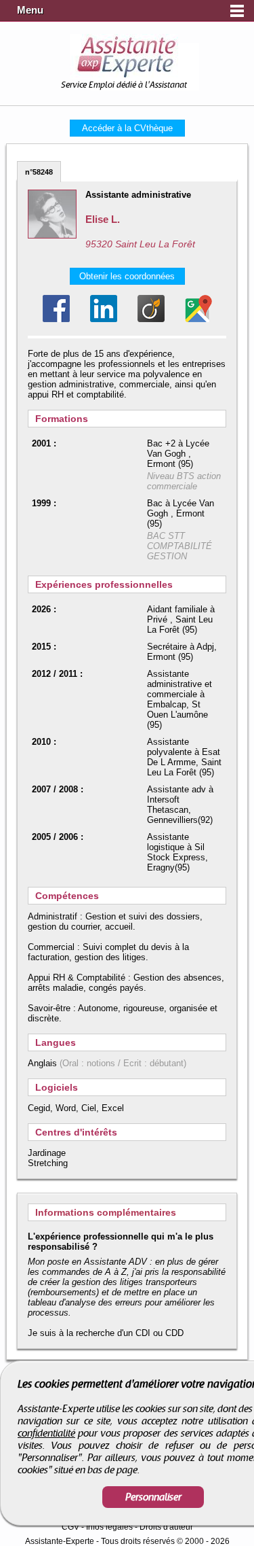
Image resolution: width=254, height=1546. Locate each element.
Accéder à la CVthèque (127, 128)
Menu (30, 10)
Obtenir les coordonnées (127, 276)
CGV (70, 1527)
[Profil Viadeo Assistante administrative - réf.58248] (151, 308)
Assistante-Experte (59, 1541)
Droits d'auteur (166, 1527)
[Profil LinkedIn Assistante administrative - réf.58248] (103, 308)
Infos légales (109, 1527)
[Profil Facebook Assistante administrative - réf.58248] (56, 308)
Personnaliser (153, 1497)
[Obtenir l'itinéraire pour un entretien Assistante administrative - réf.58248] (198, 308)
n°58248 (39, 172)
